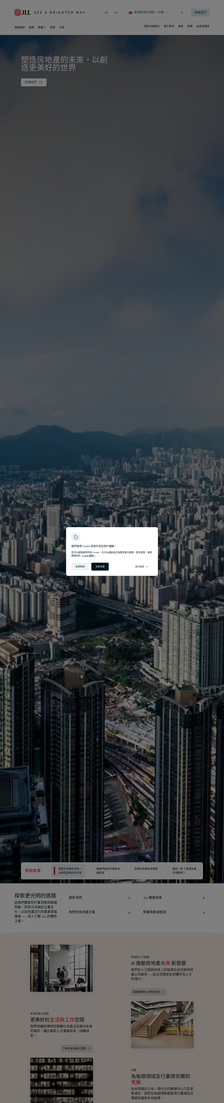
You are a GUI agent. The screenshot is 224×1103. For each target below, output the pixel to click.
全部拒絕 (80, 566)
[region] (112, 551)
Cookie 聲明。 (89, 555)
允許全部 (100, 566)
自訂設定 (141, 567)
